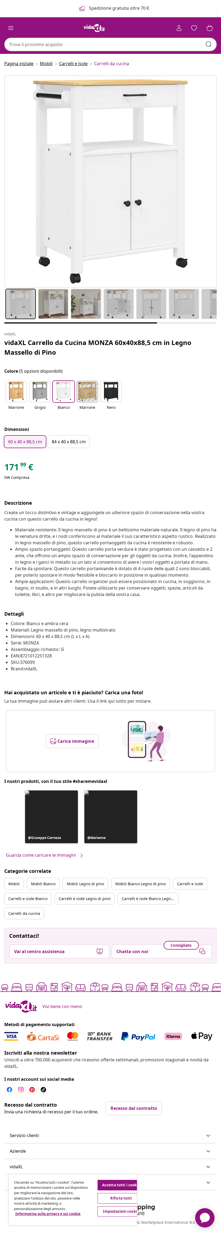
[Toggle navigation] (10, 28)
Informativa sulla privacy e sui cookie (48, 1213)
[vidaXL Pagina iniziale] (94, 28)
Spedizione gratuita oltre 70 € (118, 8)
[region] (73, 1199)
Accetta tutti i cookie (121, 1185)
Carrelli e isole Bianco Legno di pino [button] (150, 898)
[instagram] (20, 1089)
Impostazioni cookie (121, 1211)
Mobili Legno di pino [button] (85, 883)
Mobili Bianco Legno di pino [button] (140, 883)
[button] (16, 398)
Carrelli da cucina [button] (24, 913)
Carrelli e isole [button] (190, 883)
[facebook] (9, 1089)
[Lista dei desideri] (194, 28)
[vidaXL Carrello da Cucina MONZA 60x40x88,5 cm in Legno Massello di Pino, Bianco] (110, 181)
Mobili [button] (14, 883)
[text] (18, 468)
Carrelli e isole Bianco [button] (27, 898)
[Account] (179, 28)
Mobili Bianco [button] (43, 883)
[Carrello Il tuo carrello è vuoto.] (209, 28)
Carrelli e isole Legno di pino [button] (84, 898)
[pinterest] (32, 1089)
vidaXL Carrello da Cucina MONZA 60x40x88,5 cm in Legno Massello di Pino (97, 347)
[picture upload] (146, 741)
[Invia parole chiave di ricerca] (208, 44)
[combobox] (110, 44)
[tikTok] (43, 1089)
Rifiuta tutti (121, 1198)
